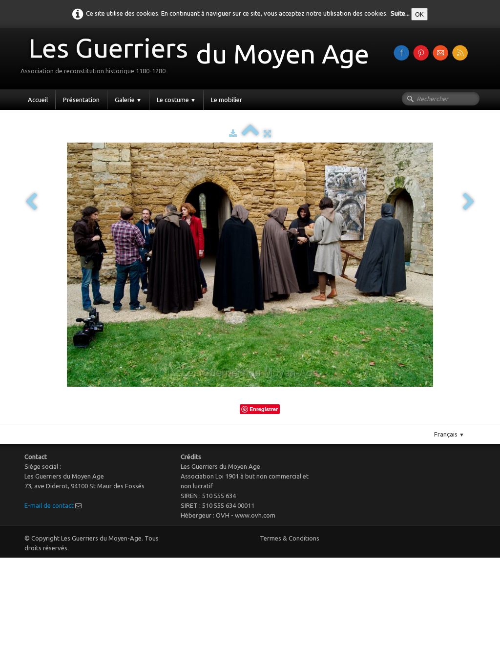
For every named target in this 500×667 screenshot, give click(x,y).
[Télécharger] (233, 133)
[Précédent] (31, 202)
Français (449, 434)
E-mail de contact (49, 505)
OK (419, 14)
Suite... (400, 13)
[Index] (250, 133)
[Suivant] (469, 202)
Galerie (128, 99)
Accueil (38, 99)
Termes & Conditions (289, 538)
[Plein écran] (267, 133)
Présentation (81, 99)
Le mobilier (226, 99)
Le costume (176, 99)
